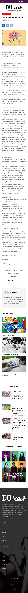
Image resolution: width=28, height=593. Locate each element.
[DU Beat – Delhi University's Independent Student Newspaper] (14, 8)
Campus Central (16, 391)
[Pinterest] (18, 280)
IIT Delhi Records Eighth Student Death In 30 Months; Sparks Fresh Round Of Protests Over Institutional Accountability (18, 425)
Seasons (4, 568)
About (3, 528)
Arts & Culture (6, 13)
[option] (14, 466)
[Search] (25, 1)
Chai (15, 270)
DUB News (14, 418)
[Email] (20, 280)
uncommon (13, 276)
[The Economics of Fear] (14, 325)
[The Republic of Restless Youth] (14, 345)
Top (14, 589)
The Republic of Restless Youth (10, 354)
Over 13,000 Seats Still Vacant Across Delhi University (18, 437)
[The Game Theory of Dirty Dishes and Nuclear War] (14, 364)
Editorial (4, 560)
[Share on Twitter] (7, 25)
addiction (8, 270)
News (3, 552)
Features (14, 470)
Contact (4, 532)
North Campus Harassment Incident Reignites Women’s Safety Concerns (17, 397)
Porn (9, 273)
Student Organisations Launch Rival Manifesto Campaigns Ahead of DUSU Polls (18, 411)
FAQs (3, 536)
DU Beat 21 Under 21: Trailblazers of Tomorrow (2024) (14, 475)
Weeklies (4, 564)
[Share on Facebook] (3, 25)
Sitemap (4, 540)
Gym (21, 270)
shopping (17, 273)
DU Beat (5, 20)
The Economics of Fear (8, 335)
